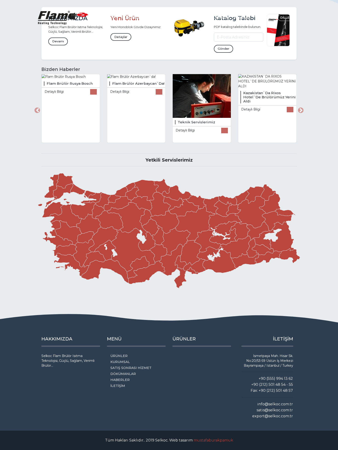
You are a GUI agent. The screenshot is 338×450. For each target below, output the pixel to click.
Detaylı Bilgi (54, 92)
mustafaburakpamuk (213, 440)
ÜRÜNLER (152, 17)
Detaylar (120, 37)
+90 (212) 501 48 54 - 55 (272, 384)
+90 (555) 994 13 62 (276, 378)
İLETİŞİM (262, 17)
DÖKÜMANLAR (217, 17)
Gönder (223, 48)
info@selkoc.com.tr (275, 404)
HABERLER (242, 17)
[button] (37, 110)
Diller (286, 17)
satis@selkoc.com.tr (275, 410)
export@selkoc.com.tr (272, 416)
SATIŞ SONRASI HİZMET (183, 17)
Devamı (58, 41)
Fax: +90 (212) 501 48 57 (272, 390)
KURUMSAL (131, 17)
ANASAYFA (109, 17)
